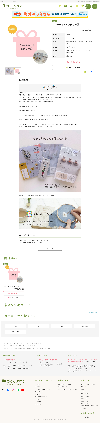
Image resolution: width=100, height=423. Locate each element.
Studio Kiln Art (62, 386)
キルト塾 (83, 386)
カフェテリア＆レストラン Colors (67, 389)
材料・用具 (84, 326)
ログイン (35, 242)
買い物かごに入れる (73, 62)
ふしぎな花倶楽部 (86, 396)
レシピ (61, 326)
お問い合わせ (39, 404)
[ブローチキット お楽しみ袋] (26, 43)
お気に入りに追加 (74, 67)
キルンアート (84, 393)
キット (15, 326)
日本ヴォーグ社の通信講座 (88, 384)
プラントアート (85, 398)
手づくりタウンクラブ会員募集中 (8, 1)
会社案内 (37, 399)
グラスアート (84, 401)
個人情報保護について (41, 396)
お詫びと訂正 (39, 401)
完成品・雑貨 (15, 332)
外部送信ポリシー (40, 394)
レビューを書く (50, 249)
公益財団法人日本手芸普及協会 (89, 405)
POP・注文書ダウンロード (88, 417)
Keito (82, 389)
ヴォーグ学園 (84, 403)
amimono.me (84, 391)
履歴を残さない (93, 312)
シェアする (90, 72)
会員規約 (37, 386)
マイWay (83, 408)
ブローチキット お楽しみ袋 (11, 286)
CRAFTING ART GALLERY (65, 384)
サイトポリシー (39, 391)
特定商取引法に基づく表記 (42, 389)
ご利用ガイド (39, 384)
